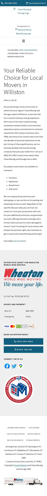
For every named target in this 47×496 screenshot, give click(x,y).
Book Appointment (37, 3)
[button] (23, 40)
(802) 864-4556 (10, 3)
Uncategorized (20, 241)
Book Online (24, 349)
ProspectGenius (20, 465)
